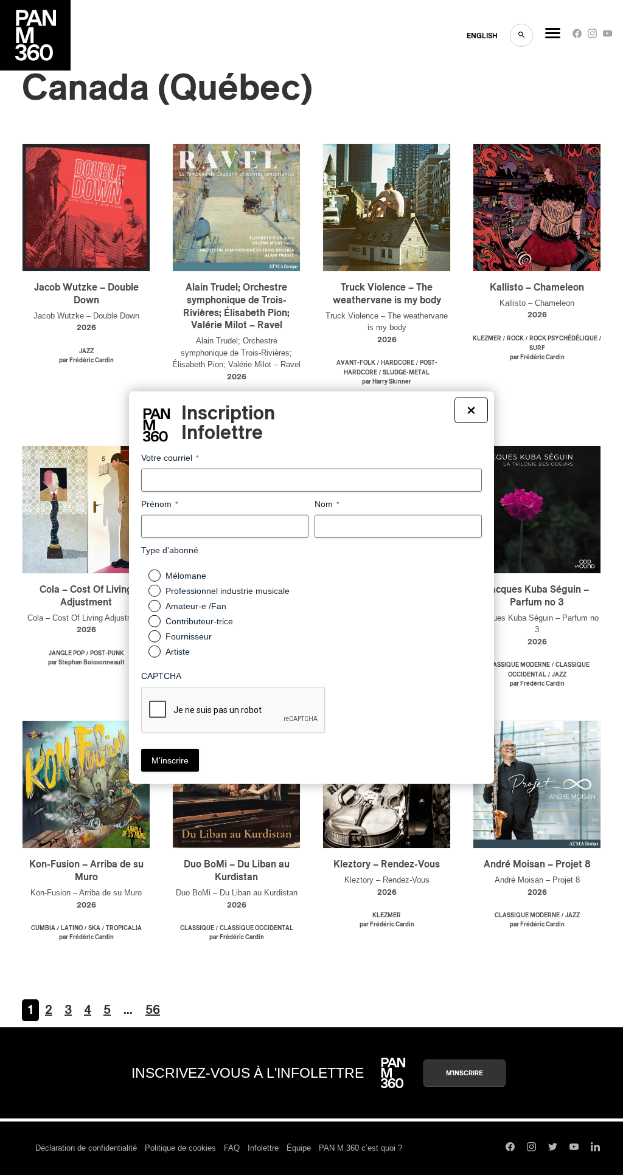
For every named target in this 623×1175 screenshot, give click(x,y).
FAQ (232, 1148)
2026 (86, 328)
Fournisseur (188, 636)
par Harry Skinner (386, 382)
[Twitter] (552, 1148)
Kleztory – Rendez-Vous (386, 864)
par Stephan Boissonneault (86, 663)
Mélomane (185, 576)
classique (197, 928)
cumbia (43, 928)
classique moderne (517, 665)
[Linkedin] (595, 1148)
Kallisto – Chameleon (537, 287)
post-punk (107, 653)
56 (152, 1010)
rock (515, 339)
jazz (86, 351)
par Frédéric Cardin (86, 360)
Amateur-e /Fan (195, 606)
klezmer (487, 339)
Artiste (177, 651)
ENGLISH (482, 36)
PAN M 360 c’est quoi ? (360, 1148)
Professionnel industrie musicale (227, 591)
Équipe (299, 1148)
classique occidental (256, 928)
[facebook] (577, 36)
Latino (72, 928)
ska (94, 928)
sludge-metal (406, 373)
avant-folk (355, 363)
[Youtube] (607, 36)
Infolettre (263, 1148)
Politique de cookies (180, 1148)
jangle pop (67, 653)
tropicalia (124, 928)
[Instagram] (592, 36)
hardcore (397, 363)
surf (537, 348)
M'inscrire (464, 1073)
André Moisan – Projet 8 (537, 864)
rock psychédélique (563, 339)
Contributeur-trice (199, 621)
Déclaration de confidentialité (86, 1148)
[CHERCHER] (521, 35)
